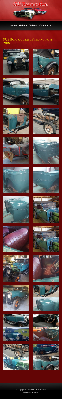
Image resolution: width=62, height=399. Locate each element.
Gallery (23, 25)
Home (13, 25)
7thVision (36, 392)
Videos (33, 25)
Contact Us (45, 25)
